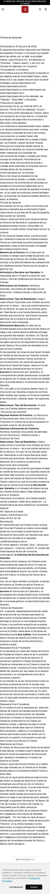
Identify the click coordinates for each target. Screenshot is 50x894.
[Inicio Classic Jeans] (25, 9)
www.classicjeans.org (34, 89)
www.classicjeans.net (11, 93)
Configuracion (16, 887)
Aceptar (34, 887)
